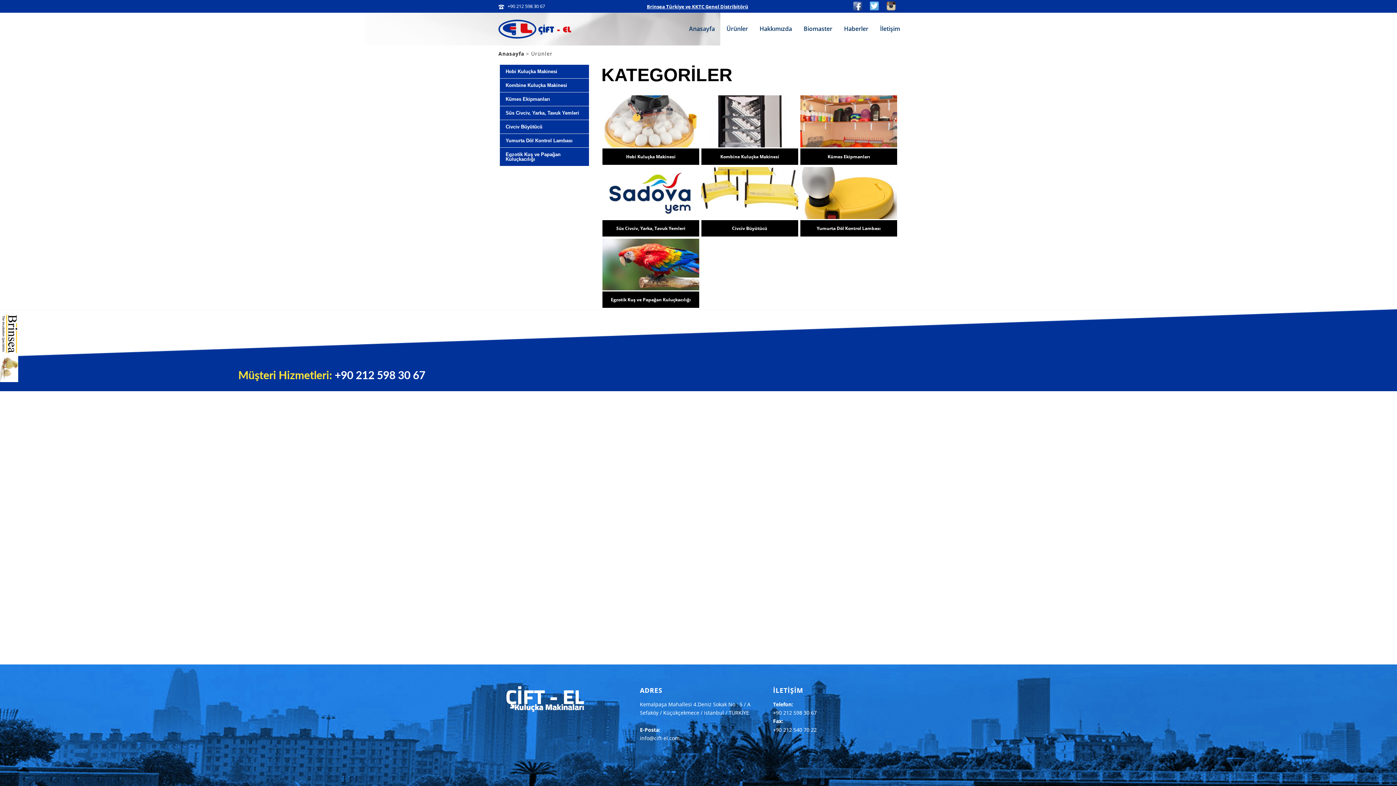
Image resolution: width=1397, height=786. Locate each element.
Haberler (856, 29)
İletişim (890, 29)
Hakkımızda (776, 29)
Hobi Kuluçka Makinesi (651, 157)
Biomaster (818, 29)
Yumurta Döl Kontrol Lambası (849, 228)
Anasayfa (702, 29)
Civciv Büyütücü (749, 228)
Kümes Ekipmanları (849, 157)
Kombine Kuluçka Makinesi (749, 157)
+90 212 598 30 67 (526, 6)
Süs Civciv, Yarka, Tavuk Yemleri (650, 228)
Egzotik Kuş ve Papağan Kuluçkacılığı (651, 300)
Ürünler (737, 29)
